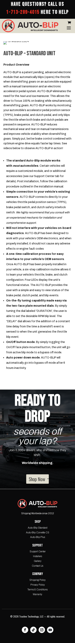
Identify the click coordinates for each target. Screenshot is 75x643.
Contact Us (37, 565)
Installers (37, 556)
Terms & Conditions (37, 589)
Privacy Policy (37, 584)
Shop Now (37, 478)
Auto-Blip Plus (37, 537)
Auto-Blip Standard (37, 527)
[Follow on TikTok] (33, 630)
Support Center (38, 551)
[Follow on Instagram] (42, 630)
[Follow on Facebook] (25, 630)
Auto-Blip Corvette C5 (37, 532)
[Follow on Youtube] (50, 630)
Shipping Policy (37, 580)
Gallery (37, 561)
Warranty (37, 594)
